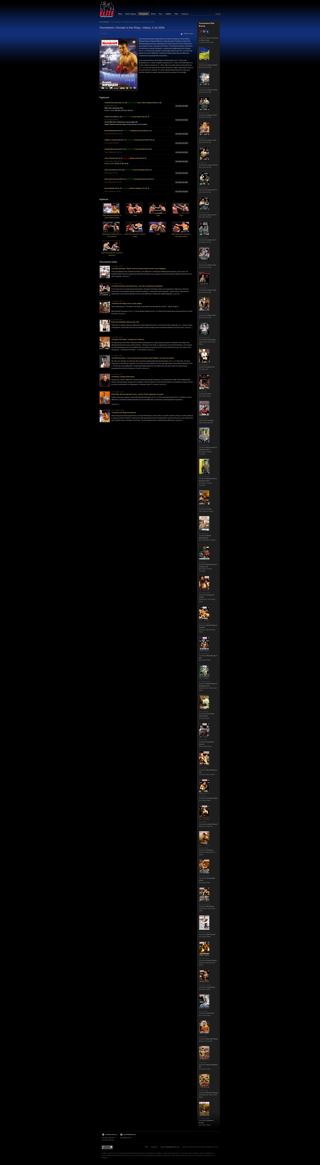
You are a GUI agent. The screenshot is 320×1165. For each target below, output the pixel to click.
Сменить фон (188, 33)
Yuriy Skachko (140, 149)
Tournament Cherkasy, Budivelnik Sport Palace (207, 851)
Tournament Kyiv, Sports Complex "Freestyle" (208, 449)
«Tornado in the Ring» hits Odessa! (123, 413)
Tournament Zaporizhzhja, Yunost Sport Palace (207, 341)
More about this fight (182, 106)
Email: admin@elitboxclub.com (170, 1147)
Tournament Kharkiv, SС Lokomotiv (208, 824)
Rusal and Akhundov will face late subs (125, 322)
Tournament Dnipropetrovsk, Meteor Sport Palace (208, 686)
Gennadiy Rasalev (140, 179)
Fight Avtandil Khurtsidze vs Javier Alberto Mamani (112, 217)
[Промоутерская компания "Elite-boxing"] (107, 9)
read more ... (126, 276)
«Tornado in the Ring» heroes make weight (126, 303)
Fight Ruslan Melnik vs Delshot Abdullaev (111, 254)
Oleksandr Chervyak (111, 179)
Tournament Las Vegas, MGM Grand (208, 39)
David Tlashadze (139, 170)
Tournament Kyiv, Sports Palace (205, 394)
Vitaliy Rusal (108, 117)
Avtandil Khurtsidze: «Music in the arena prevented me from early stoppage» (138, 268)
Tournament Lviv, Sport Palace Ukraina (208, 771)
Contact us (154, 1147)
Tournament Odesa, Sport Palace (206, 743)
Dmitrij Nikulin (109, 131)
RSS (146, 1147)
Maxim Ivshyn (135, 158)
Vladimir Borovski (136, 131)
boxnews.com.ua (111, 1134)
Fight (135, 215)
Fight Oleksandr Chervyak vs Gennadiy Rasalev (181, 235)
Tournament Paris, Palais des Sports (206, 509)
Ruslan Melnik (109, 188)
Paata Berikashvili (141, 140)
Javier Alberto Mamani (145, 103)
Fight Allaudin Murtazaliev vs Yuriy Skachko (112, 235)
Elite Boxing (104, 22)
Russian (218, 14)
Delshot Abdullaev (135, 188)
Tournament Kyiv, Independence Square (207, 537)
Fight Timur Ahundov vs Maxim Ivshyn (135, 235)
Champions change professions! (122, 377)
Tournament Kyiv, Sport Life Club (208, 65)
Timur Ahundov (109, 158)
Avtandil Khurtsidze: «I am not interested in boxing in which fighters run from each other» (142, 358)
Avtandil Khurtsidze (111, 103)
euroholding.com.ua (130, 1134)
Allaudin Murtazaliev (111, 149)
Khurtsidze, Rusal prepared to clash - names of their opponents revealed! (137, 394)
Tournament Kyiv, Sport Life (207, 367)
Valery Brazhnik (110, 170)
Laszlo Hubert (137, 117)
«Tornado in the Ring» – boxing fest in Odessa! (127, 339)
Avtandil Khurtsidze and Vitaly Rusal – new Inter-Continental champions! (137, 286)
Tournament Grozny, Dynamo (206, 715)
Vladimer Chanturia (111, 140)
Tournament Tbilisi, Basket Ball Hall (206, 420)
